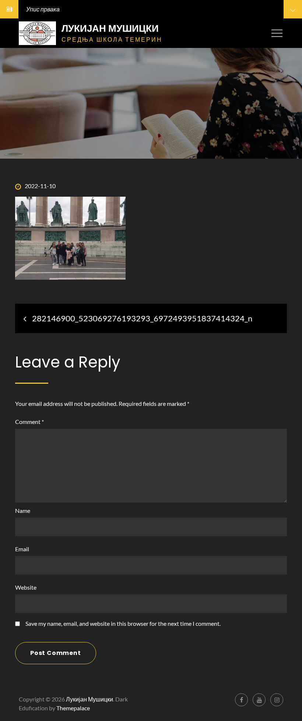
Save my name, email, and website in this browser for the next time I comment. (123, 624)
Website (25, 587)
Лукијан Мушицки (110, 28)
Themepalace (73, 707)
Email (22, 548)
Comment (29, 421)
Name (22, 510)
